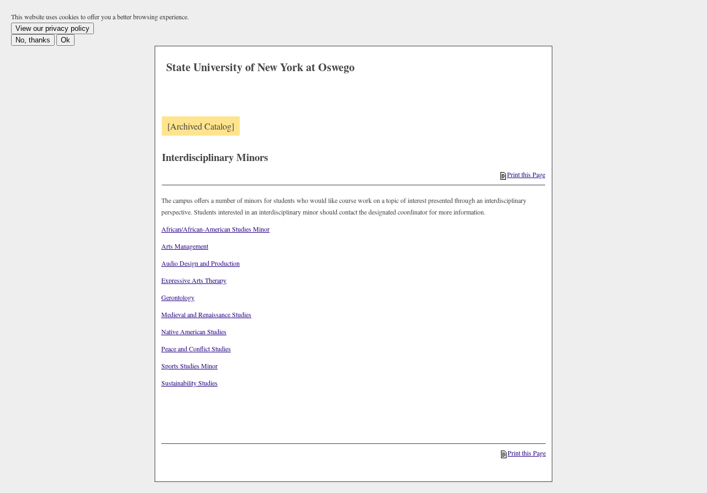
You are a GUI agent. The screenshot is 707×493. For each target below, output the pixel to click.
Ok (65, 40)
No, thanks (32, 40)
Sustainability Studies (189, 382)
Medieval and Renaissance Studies (206, 314)
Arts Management (184, 246)
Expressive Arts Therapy (193, 280)
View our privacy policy (52, 28)
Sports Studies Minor (189, 365)
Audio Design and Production (200, 263)
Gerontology (177, 297)
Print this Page (526, 174)
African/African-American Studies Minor (215, 228)
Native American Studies (193, 331)
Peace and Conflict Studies (196, 348)
